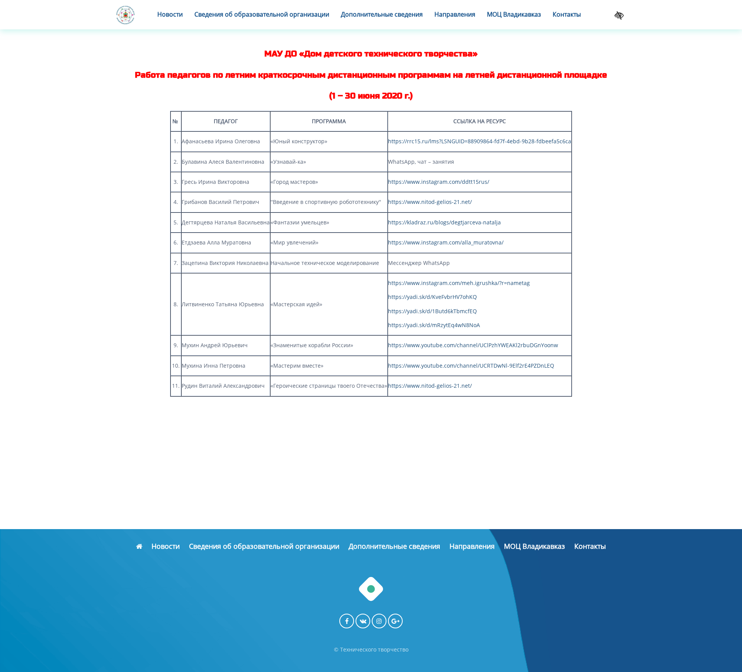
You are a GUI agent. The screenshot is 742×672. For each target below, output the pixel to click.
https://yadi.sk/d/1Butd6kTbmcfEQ (432, 311)
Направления (454, 14)
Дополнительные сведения (382, 14)
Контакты (567, 14)
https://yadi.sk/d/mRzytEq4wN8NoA (434, 325)
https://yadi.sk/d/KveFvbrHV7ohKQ (432, 296)
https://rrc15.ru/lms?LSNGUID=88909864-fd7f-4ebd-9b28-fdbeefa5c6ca (479, 141)
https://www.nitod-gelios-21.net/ (430, 201)
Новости (170, 14)
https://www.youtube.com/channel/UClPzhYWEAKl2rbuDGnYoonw (473, 345)
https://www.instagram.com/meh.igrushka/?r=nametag (459, 283)
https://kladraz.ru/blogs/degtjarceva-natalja (444, 222)
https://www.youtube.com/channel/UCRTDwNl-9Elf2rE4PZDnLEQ (471, 365)
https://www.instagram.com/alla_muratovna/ (446, 242)
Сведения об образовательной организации (261, 14)
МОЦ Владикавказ (514, 14)
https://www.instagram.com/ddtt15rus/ (438, 181)
